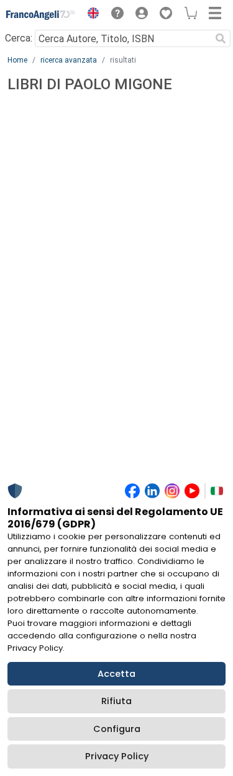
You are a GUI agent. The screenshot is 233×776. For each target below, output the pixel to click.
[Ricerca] (221, 38)
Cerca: (18, 38)
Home (17, 60)
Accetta (116, 674)
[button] (90, 15)
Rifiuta (116, 701)
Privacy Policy (116, 756)
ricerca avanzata (68, 60)
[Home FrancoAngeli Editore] (41, 15)
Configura (116, 729)
